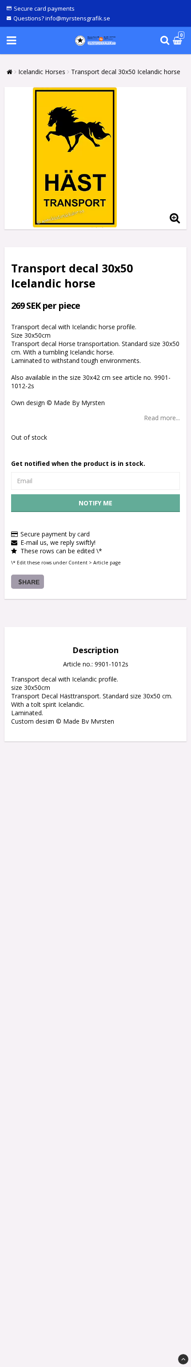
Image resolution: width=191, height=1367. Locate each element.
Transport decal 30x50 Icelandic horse (125, 71)
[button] (178, 41)
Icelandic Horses (41, 71)
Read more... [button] (162, 418)
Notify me (95, 503)
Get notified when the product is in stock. (78, 463)
